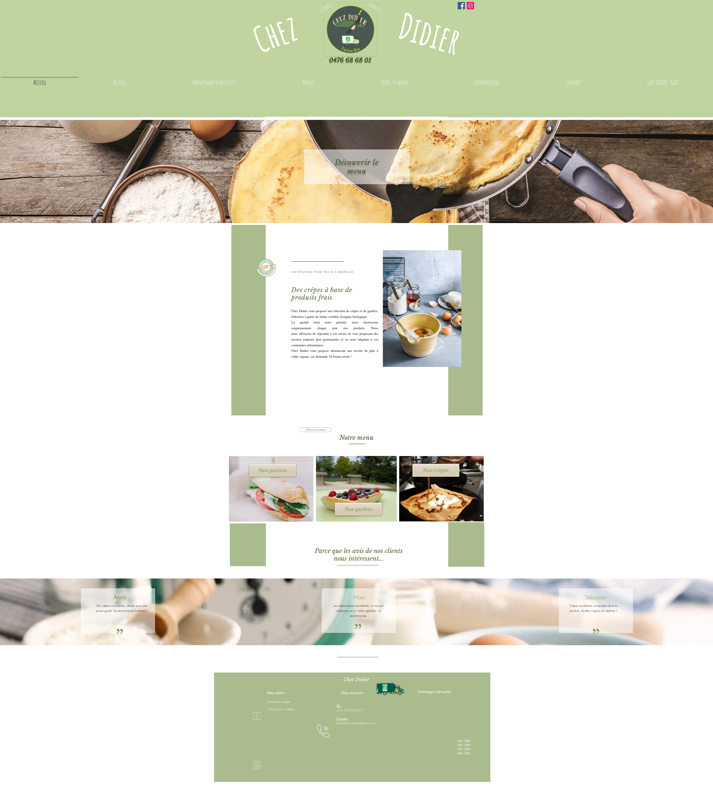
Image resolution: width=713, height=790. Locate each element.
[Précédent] (20, 172)
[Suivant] (692, 172)
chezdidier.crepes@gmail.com (356, 723)
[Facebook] (461, 5)
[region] (271, 489)
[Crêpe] (356, 216)
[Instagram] (470, 5)
